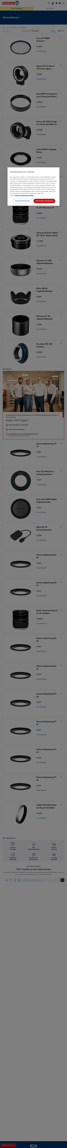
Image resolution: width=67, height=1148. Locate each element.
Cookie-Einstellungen (22, 201)
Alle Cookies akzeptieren (44, 201)
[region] (33, 186)
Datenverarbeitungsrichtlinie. (24, 195)
